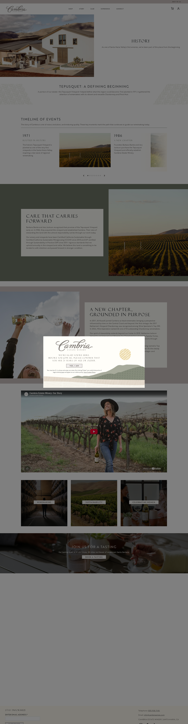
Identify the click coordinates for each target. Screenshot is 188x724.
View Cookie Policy (90, 372)
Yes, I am (74, 366)
